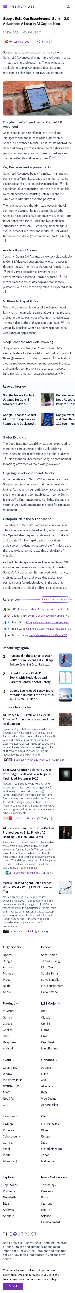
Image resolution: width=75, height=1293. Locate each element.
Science (46, 1216)
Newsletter (10, 1197)
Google (7, 961)
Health (45, 1210)
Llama (45, 1030)
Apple (7, 992)
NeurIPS (8, 1098)
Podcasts (9, 1191)
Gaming (8, 1142)
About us (9, 1216)
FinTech (8, 1124)
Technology (48, 1185)
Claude (7, 1023)
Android (8, 1048)
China (44, 1130)
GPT (44, 1011)
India (44, 1142)
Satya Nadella (50, 979)
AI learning (10, 1161)
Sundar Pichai (49, 973)
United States (50, 1124)
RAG (44, 1092)
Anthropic (9, 967)
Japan (45, 1155)
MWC (6, 1092)
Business (47, 1191)
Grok (6, 1036)
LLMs (44, 1074)
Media (7, 1155)
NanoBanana (49, 1048)
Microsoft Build (13, 1080)
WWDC (7, 1074)
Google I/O (10, 1067)
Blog (6, 1203)
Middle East (48, 1161)
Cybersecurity (12, 1136)
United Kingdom (51, 1149)
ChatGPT (9, 1011)
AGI (43, 1080)
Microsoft (9, 973)
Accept (13, 1286)
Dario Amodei (49, 992)
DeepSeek (9, 1042)
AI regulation (49, 1105)
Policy (45, 1197)
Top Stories (10, 1185)
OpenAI (8, 955)
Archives (8, 1210)
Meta (6, 979)
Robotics (8, 1130)
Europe (46, 1136)
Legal (6, 1149)
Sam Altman (49, 955)
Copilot (7, 1030)
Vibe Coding (48, 1098)
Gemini (7, 1017)
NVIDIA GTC (11, 1086)
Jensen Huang (50, 961)
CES (5, 1105)
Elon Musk (48, 967)
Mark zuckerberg (52, 986)
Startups (46, 1203)
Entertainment (50, 1222)
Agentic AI (47, 1067)
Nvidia (7, 986)
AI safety (47, 1086)
